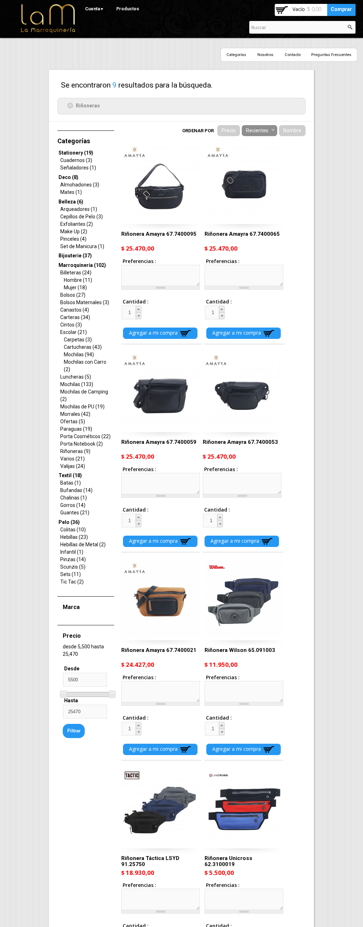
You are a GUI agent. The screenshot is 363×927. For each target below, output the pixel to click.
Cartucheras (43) (83, 347)
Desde (71, 668)
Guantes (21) (74, 512)
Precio (229, 130)
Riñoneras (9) (75, 451)
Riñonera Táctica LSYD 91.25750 (150, 861)
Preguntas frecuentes (331, 54)
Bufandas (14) (76, 490)
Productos (127, 8)
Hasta (71, 700)
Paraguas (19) (76, 429)
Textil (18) (70, 475)
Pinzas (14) (73, 559)
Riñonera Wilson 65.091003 (240, 650)
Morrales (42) (75, 414)
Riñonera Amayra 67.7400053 (240, 442)
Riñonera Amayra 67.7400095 (158, 234)
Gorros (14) (72, 505)
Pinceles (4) (73, 239)
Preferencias (139, 261)
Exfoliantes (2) (76, 224)
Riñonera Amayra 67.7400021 (158, 650)
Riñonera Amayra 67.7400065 (242, 234)
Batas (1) (70, 483)
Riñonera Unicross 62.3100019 (228, 861)
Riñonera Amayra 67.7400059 (158, 442)
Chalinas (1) (73, 498)
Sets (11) (70, 574)
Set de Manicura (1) (82, 246)
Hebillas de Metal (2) (83, 544)
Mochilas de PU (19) (82, 406)
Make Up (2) (73, 231)
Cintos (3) (71, 325)
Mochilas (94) (79, 354)
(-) (71, 105)
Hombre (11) (78, 280)
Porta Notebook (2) (81, 444)
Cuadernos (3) (76, 160)
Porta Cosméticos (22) (85, 436)
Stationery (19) (75, 153)
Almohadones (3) (79, 185)
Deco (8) (68, 177)
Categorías (236, 54)
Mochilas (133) (76, 384)
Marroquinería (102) (82, 265)
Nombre (292, 130)
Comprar (341, 9)
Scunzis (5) (72, 567)
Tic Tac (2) (72, 582)
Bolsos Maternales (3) (84, 302)
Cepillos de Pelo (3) (81, 216)
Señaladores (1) (78, 168)
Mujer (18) (75, 287)
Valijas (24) (72, 466)
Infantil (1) (71, 552)
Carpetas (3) (78, 339)
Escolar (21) (73, 332)
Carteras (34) (75, 317)
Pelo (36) (69, 522)
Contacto (293, 54)
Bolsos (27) (72, 295)
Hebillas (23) (74, 537)
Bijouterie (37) (75, 255)
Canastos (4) (74, 310)
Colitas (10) (73, 529)
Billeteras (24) (75, 272)
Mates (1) (71, 192)
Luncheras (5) (75, 377)
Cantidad (129, 301)
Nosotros (265, 54)
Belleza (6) (70, 202)
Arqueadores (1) (78, 209)
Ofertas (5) (72, 421)
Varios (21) (72, 459)
